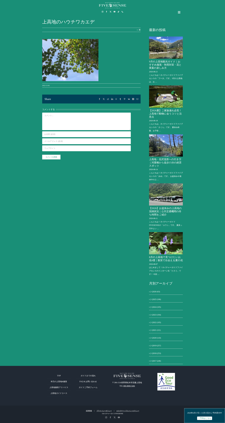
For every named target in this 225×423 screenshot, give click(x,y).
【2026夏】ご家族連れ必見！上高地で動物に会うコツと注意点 (165, 113)
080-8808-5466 (129, 386)
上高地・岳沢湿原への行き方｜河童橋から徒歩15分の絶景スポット (165, 162)
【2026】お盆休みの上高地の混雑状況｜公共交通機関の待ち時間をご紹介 (165, 211)
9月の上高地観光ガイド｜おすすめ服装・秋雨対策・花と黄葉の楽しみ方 (165, 64)
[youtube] (114, 12)
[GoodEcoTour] (166, 374)
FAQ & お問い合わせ (88, 382)
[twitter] (110, 12)
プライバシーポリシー (104, 411)
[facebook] (106, 12)
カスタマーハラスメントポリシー (127, 411)
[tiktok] (118, 12)
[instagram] (102, 12)
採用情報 (89, 411)
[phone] (122, 12)
